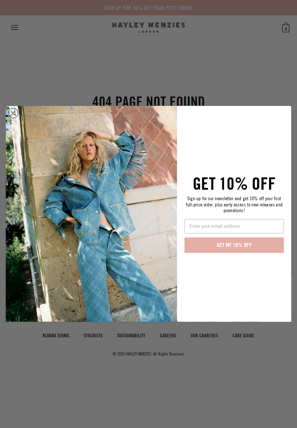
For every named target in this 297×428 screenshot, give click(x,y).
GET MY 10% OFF (234, 245)
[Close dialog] (13, 113)
